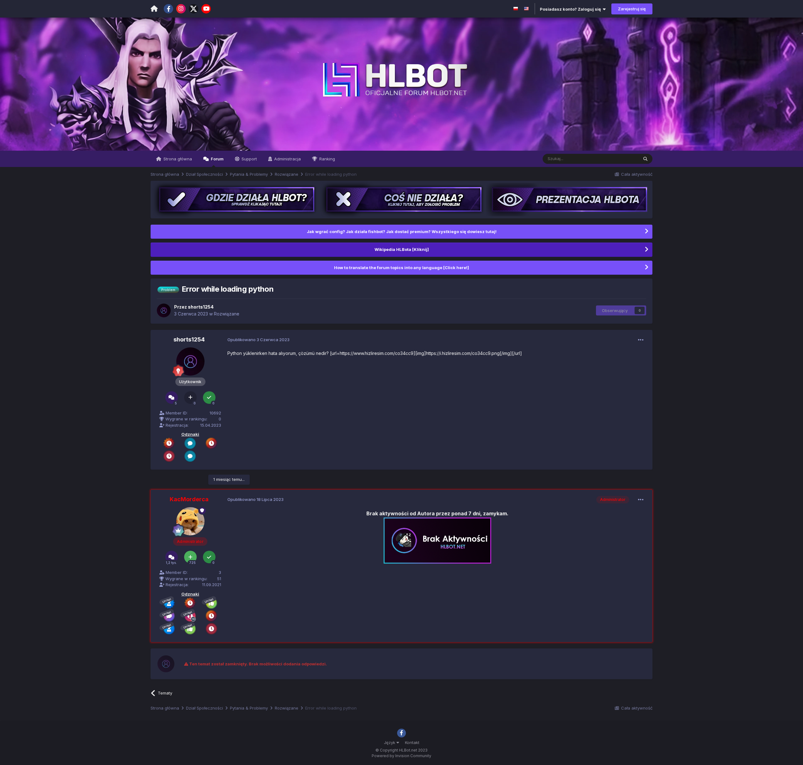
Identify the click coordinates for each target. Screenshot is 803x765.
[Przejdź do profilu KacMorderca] (190, 521)
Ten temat (620, 158)
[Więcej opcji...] (640, 340)
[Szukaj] (645, 159)
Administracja (287, 158)
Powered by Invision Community (401, 755)
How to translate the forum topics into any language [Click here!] (401, 267)
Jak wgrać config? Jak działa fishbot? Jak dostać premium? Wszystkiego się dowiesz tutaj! (402, 231)
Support (248, 158)
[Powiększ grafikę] (437, 540)
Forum (217, 158)
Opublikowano (258, 339)
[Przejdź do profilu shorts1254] (164, 310)
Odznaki (190, 434)
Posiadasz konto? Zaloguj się (571, 9)
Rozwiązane (226, 313)
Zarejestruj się (632, 8)
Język (390, 742)
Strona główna (177, 158)
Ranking (326, 158)
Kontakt (412, 742)
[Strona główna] (154, 9)
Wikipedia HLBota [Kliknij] (402, 249)
